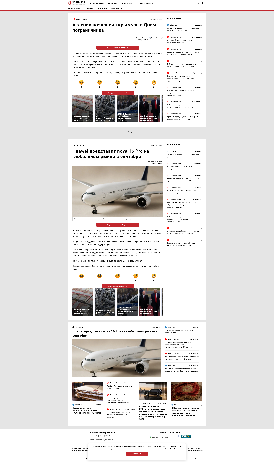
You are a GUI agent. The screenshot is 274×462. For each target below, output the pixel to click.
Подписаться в (117, 48)
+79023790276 (102, 436)
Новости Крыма (81, 19)
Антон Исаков (142, 38)
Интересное (146, 403)
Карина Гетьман (155, 161)
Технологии (80, 145)
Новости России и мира (178, 73)
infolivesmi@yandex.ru (102, 439)
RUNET (133, 236)
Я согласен (137, 454)
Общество (173, 25)
